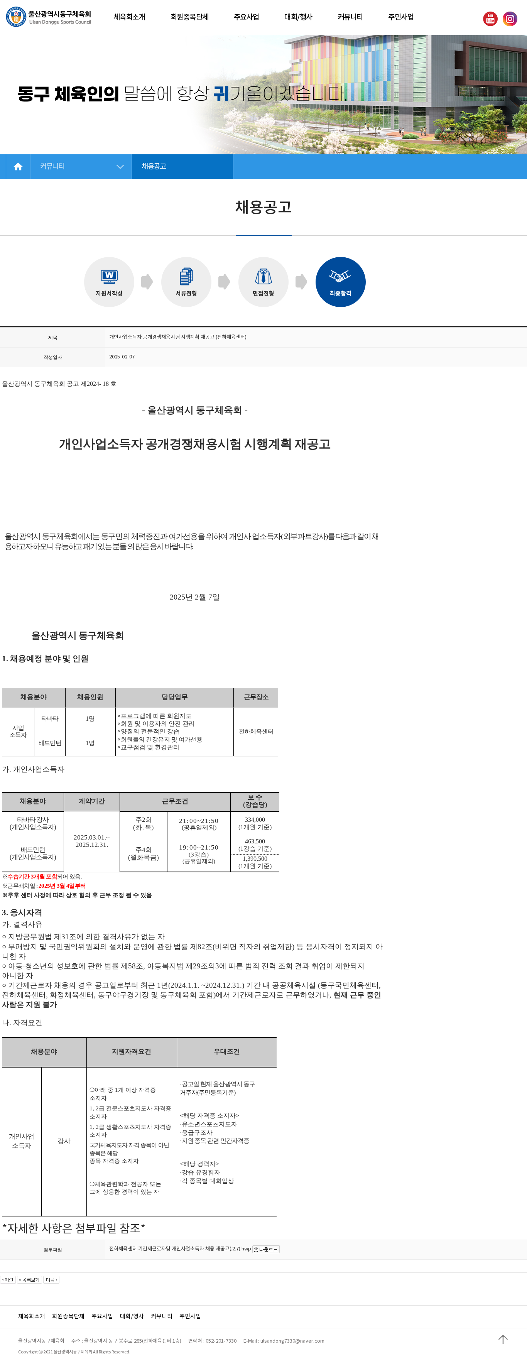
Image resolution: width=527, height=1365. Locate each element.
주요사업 (102, 1316)
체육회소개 (31, 1316)
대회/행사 (132, 1316)
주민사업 (190, 1316)
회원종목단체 (68, 1316)
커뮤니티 (161, 1316)
